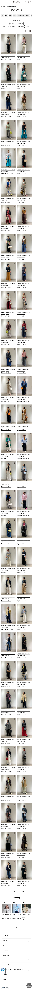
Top (2, 6)
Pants (6, 15)
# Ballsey (28, 15)
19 (23, 891)
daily (3, 15)
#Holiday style (20, 15)
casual (14, 15)
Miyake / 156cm (6, 60)
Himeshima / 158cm (7, 174)
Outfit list (6, 6)
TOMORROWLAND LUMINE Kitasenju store (8, 56)
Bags (10, 15)
